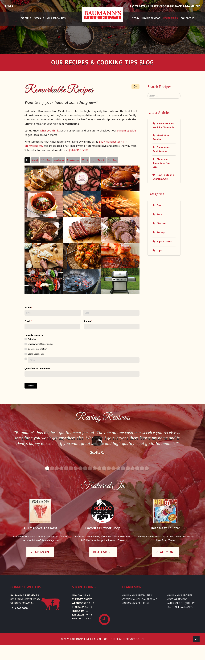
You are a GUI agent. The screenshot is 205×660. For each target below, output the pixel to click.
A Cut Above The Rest (40, 528)
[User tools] (135, 86)
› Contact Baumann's (180, 606)
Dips (159, 250)
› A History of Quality (181, 603)
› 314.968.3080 (19, 608)
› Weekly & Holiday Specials (139, 599)
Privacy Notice (135, 639)
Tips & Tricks (164, 241)
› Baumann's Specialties (137, 595)
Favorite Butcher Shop (102, 528)
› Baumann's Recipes (179, 595)
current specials (126, 130)
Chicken (161, 223)
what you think (49, 130)
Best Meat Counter (165, 528)
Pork (159, 214)
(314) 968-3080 (79, 150)
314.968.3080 (138, 5)
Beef (159, 205)
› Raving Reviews (177, 599)
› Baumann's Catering (135, 603)
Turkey (160, 232)
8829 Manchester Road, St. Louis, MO (175, 5)
